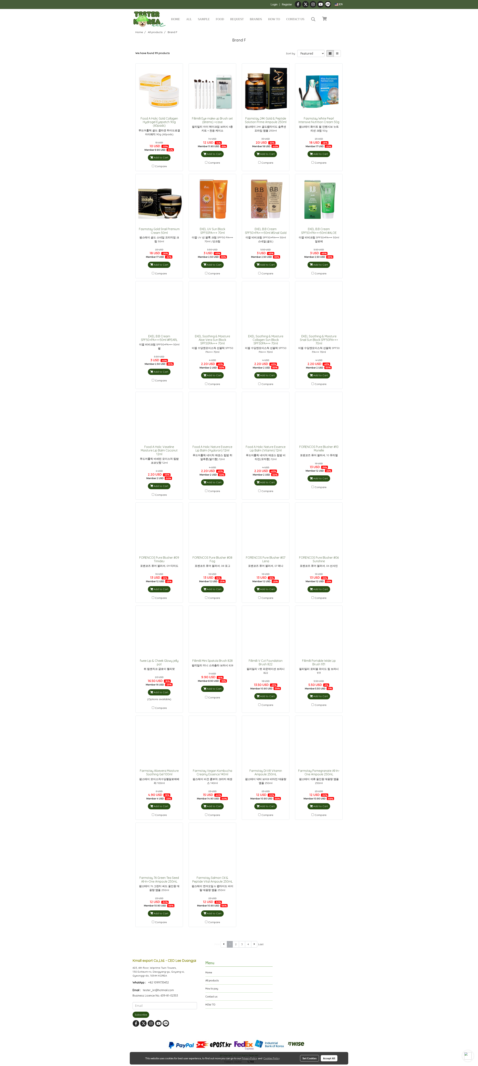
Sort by (291, 53)
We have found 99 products (152, 53)
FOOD (220, 19)
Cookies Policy (271, 1058)
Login (274, 4)
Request (237, 19)
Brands (256, 19)
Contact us (295, 19)
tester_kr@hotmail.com (158, 990)
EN (340, 4)
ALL (189, 19)
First (217, 944)
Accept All (329, 1058)
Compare (161, 166)
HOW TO (210, 1004)
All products (212, 980)
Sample (204, 19)
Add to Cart (160, 157)
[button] (313, 19)
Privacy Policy (249, 1058)
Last (260, 944)
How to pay (211, 988)
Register (287, 4)
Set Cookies (309, 1058)
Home (175, 19)
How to (274, 19)
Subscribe (141, 1014)
